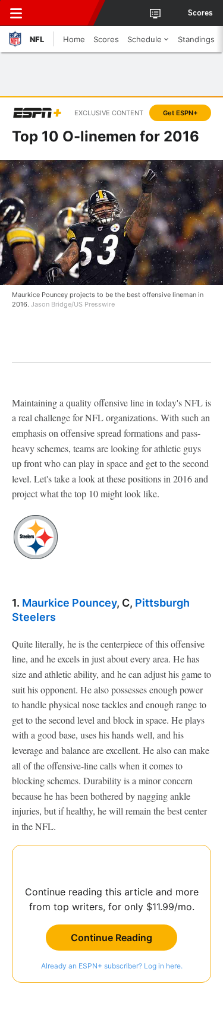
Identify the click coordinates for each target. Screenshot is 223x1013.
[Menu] (16, 13)
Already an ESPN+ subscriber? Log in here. (112, 965)
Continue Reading (111, 937)
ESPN (63, 13)
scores (200, 13)
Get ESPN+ (180, 113)
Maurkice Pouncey (69, 603)
